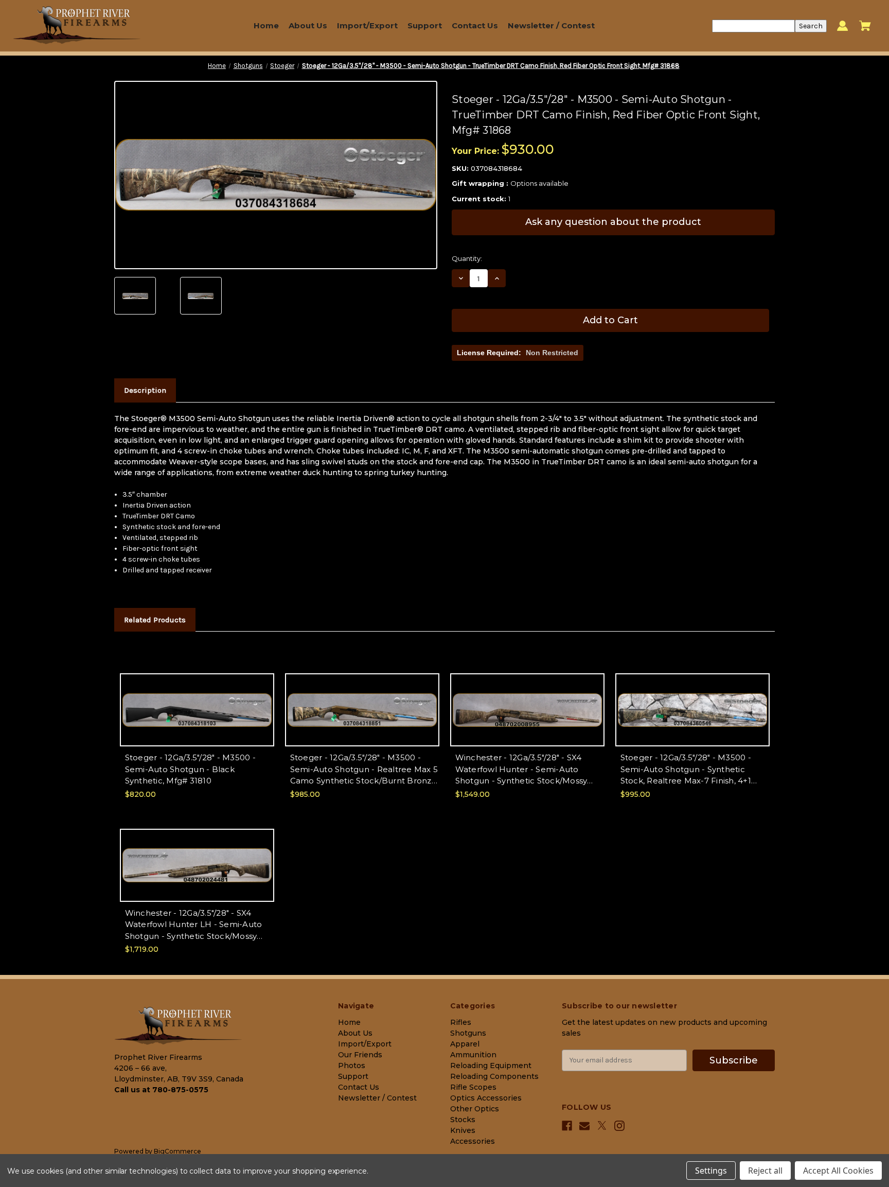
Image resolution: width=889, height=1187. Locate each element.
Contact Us (475, 25)
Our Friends (360, 1054)
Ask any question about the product (613, 222)
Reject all (765, 1170)
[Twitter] (602, 1125)
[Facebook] (567, 1126)
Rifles (460, 1022)
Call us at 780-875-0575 (161, 1089)
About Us (308, 25)
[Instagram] (619, 1126)
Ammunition (473, 1054)
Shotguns (468, 1033)
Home (266, 25)
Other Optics (474, 1108)
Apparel (464, 1044)
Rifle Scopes (473, 1087)
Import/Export (367, 25)
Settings (711, 1170)
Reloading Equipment (490, 1065)
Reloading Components (494, 1076)
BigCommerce (177, 1151)
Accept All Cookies (838, 1170)
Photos (351, 1065)
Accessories (472, 1141)
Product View (197, 719)
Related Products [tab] (155, 619)
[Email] (584, 1126)
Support (424, 25)
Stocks (462, 1119)
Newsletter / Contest (551, 25)
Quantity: (467, 258)
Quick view (197, 701)
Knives (462, 1130)
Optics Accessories (486, 1098)
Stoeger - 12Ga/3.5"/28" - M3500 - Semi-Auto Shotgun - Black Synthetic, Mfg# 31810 (190, 769)
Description (145, 390)
